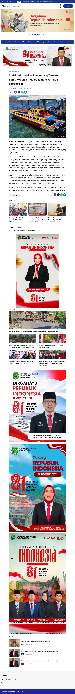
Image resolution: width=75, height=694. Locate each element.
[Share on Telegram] (25, 92)
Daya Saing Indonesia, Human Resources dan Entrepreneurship (39, 651)
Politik (37, 42)
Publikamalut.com (14, 691)
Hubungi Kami (68, 6)
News (11, 42)
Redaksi (4, 675)
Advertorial (42, 342)
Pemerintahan (52, 42)
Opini (23, 644)
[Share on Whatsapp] (22, 92)
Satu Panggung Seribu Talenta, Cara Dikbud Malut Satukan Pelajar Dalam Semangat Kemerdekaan (52, 363)
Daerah (17, 42)
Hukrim (24, 42)
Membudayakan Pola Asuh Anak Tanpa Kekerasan (35, 641)
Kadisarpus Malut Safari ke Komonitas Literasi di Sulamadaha (16, 219)
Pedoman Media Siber (8, 679)
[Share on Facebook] (15, 92)
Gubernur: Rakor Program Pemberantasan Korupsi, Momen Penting (36, 219)
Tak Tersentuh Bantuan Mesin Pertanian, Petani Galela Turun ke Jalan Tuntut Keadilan (33, 331)
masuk (19, 231)
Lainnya (61, 42)
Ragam (44, 42)
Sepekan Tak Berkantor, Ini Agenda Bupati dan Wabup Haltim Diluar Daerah (56, 219)
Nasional (30, 42)
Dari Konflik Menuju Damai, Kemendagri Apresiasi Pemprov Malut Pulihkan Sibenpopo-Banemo (38, 1)
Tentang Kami (6, 683)
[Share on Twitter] (19, 92)
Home (5, 42)
